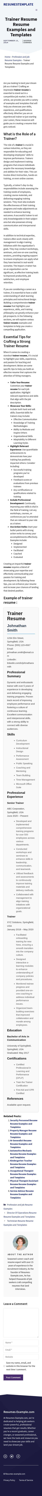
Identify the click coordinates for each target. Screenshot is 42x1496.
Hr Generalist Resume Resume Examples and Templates (21, 1144)
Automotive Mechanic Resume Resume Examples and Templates (23, 1154)
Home (7, 56)
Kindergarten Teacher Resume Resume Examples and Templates (23, 1164)
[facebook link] (18, 1456)
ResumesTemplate (18, 4)
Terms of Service (26, 1480)
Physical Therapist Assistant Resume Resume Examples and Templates (24, 1184)
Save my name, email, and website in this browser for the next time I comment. (20, 1366)
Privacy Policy (9, 1480)
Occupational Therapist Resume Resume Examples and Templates (23, 1174)
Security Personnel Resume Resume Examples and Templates (23, 1123)
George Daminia (28, 41)
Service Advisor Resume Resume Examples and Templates (22, 1194)
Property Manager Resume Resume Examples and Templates (23, 1134)
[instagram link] (5, 1456)
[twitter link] (12, 1456)
